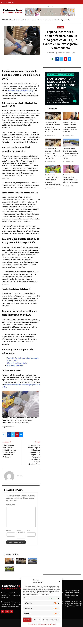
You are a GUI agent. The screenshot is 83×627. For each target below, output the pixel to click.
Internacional (35, 20)
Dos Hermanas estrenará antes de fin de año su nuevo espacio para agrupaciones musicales (53, 179)
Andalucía (28, 20)
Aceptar (27, 620)
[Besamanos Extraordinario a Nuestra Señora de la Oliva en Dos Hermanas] (71, 169)
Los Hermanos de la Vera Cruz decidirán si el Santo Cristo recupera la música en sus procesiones (52, 127)
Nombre (9, 530)
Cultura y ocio (50, 20)
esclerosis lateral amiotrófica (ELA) (20, 91)
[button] (59, 581)
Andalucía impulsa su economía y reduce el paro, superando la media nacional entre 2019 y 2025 (70, 127)
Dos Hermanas (16, 20)
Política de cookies (32, 624)
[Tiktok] (11, 611)
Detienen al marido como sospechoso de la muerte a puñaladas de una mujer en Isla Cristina (70, 153)
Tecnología (42, 20)
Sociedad (57, 20)
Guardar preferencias (51, 620)
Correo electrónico (21, 531)
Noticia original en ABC (15, 365)
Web (28, 530)
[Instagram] (7, 611)
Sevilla (22, 20)
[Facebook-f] (2, 611)
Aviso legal (52, 624)
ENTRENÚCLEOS (6, 20)
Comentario (10, 505)
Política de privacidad (43, 624)
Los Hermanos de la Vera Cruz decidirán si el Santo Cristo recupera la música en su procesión (52, 153)
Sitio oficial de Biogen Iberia (17, 363)
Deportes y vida (65, 20)
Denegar (37, 620)
